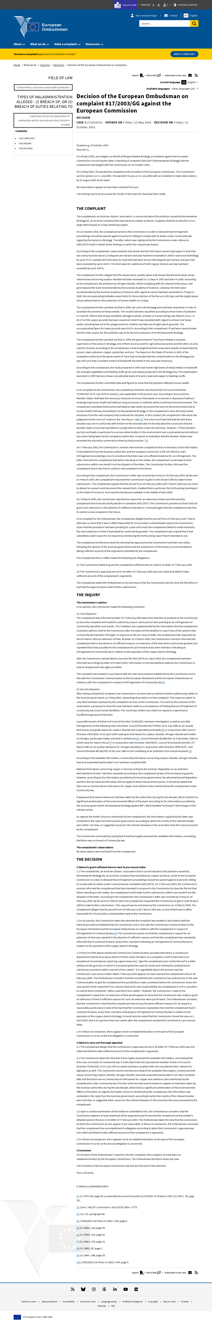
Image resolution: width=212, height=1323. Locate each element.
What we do (38, 44)
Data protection (50, 1301)
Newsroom (93, 44)
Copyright (153, 1301)
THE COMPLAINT (27, 138)
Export (135, 75)
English (191, 15)
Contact (173, 15)
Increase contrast (187, 4)
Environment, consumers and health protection (43, 87)
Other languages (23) (183, 88)
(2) (141, 419)
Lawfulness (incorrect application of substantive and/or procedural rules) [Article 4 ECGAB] (44, 120)
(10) (115, 933)
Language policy (109, 1301)
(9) (190, 751)
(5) (163, 729)
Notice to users (29, 1301)
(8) (140, 746)
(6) (137, 738)
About (18, 44)
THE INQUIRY (25, 143)
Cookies (185, 1301)
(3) (146, 440)
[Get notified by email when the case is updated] (190, 75)
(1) (118, 394)
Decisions (58, 65)
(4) (163, 682)
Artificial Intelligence (133, 1301)
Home (17, 65)
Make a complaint (65, 44)
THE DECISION (26, 148)
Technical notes (88, 1301)
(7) (110, 742)
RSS (113, 1305)
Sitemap (102, 1305)
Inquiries (45, 65)
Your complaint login (146, 15)
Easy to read (129, 4)
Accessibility (69, 1301)
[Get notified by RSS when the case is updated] (196, 75)
